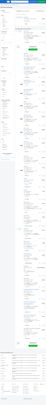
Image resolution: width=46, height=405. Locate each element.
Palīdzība (2, 387)
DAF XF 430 (26, 141)
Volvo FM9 (25, 166)
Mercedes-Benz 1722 (27, 80)
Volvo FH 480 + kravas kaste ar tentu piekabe (31, 289)
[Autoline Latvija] (3, 1)
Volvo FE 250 (26, 156)
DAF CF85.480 (26, 278)
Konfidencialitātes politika (15, 387)
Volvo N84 (2, 378)
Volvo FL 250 (26, 31)
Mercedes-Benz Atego (27, 253)
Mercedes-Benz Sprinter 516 (28, 89)
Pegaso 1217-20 (26, 241)
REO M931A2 (26, 17)
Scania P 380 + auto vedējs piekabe (30, 315)
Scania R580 (26, 53)
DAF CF (25, 101)
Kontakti (2, 389)
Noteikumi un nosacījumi (15, 386)
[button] (42, 24)
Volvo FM (25, 178)
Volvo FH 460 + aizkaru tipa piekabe (30, 301)
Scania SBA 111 (26, 215)
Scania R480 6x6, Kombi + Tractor (5, 365)
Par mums (2, 386)
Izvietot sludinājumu (33, 49)
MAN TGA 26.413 (26, 202)
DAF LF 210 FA (26, 128)
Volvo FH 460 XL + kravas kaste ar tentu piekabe (32, 328)
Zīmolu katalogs (14, 392)
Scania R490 (26, 266)
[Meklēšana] (11, 1)
